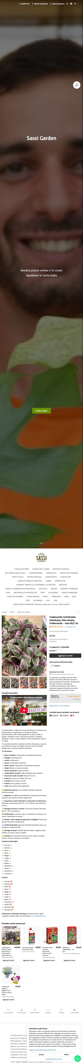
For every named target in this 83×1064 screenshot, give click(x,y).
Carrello (61, 1012)
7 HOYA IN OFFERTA (21, 569)
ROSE (66, 596)
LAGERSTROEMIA (36, 573)
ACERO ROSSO (51, 577)
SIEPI (28, 600)
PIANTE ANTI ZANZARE (69, 573)
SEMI (74, 596)
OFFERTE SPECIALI (34, 577)
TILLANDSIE (37, 600)
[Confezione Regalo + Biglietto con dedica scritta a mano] (11, 974)
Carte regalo (74, 1012)
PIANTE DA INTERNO (15, 596)
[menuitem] (76, 612)
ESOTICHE (63, 585)
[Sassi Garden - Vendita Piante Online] (41, 558)
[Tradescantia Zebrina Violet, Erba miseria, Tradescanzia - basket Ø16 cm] (11, 935)
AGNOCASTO (51, 573)
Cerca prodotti (8, 1012)
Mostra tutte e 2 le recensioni (59, 706)
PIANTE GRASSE (32, 596)
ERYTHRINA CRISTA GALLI (15, 573)
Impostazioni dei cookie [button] (54, 1059)
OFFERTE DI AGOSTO (61, 569)
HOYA (8, 593)
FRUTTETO (43, 589)
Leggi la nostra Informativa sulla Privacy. (42, 1050)
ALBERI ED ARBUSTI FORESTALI (30, 581)
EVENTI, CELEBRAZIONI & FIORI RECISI (20, 589)
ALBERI (48, 581)
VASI (55, 600)
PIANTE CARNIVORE (69, 593)
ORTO (42, 593)
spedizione (53, 641)
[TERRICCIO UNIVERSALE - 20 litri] (72, 935)
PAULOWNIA (53, 593)
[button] (56, 665)
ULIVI (48, 600)
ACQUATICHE (65, 577)
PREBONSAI (56, 596)
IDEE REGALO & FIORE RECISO (25, 593)
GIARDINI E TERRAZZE (69, 589)
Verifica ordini (35, 1012)
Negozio (4, 612)
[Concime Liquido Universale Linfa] (31, 935)
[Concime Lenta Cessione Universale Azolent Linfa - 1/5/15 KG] (51, 935)
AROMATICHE (60, 581)
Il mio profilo (21, 1012)
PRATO (45, 596)
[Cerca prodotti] (77, 85)
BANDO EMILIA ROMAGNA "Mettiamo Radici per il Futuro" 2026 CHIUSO (41, 604)
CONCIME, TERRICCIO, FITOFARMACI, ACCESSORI (35, 585)
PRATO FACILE (17, 577)
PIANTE (12, 612)
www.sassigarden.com (38, 916)
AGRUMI (54, 589)
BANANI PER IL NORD (41, 569)
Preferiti (48, 1012)
